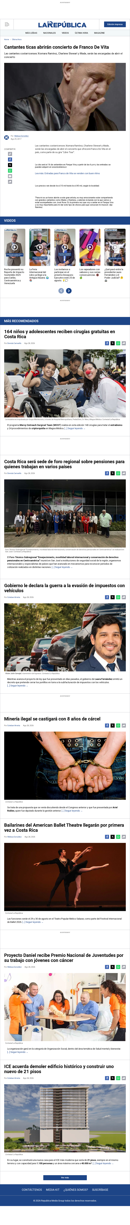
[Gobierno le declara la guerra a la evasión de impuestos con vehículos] (65, 637)
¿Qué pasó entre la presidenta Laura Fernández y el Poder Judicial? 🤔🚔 (113, 275)
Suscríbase (100, 1189)
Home (6, 39)
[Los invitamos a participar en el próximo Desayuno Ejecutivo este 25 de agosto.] (64, 247)
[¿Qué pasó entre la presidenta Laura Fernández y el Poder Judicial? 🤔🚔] (115, 247)
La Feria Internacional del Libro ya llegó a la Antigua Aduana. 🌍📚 (39, 275)
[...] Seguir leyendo (73, 428)
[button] (115, 24)
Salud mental (102, 1048)
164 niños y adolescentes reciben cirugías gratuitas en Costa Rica (59, 334)
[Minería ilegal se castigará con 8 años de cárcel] (65, 766)
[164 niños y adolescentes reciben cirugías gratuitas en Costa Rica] (65, 383)
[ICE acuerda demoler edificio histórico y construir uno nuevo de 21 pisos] (65, 1118)
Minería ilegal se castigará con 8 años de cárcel (52, 718)
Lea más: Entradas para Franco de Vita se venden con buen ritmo (67, 173)
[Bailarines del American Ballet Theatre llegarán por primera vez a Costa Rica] (65, 877)
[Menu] (8, 24)
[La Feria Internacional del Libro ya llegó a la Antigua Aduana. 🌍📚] (39, 247)
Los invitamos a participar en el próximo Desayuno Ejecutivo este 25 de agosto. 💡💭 (64, 275)
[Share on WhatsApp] (10, 171)
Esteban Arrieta (13, 597)
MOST (57, 425)
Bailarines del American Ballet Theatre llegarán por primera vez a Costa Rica (64, 828)
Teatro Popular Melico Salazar (69, 918)
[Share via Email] (10, 176)
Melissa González (21, 136)
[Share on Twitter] (10, 165)
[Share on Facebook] (10, 159)
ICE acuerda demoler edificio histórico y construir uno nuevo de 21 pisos (59, 1069)
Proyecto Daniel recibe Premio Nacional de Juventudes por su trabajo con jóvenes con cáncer (63, 958)
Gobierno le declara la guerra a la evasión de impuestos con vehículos (64, 588)
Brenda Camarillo (14, 343)
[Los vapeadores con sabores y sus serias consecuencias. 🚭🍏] (90, 247)
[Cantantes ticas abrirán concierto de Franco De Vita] (65, 97)
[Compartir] (10, 182)
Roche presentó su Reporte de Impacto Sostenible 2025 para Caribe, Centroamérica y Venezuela (14, 276)
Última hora (16, 39)
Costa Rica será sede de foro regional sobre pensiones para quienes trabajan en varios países (64, 464)
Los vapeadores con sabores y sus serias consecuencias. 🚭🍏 (89, 273)
